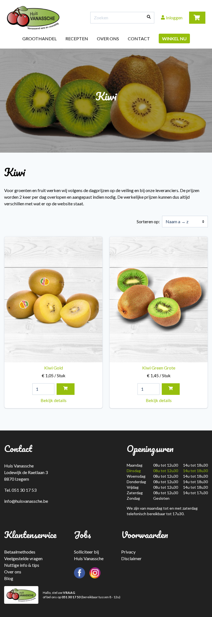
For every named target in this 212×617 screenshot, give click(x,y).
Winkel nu (174, 38)
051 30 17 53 (71, 597)
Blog (8, 578)
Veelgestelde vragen (23, 558)
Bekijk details (54, 400)
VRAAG (69, 593)
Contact (139, 38)
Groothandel (39, 38)
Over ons (108, 38)
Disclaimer (131, 558)
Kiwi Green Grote (158, 371)
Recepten (76, 38)
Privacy (128, 551)
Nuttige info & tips (21, 565)
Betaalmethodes (19, 551)
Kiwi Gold (53, 371)
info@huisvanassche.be (26, 501)
